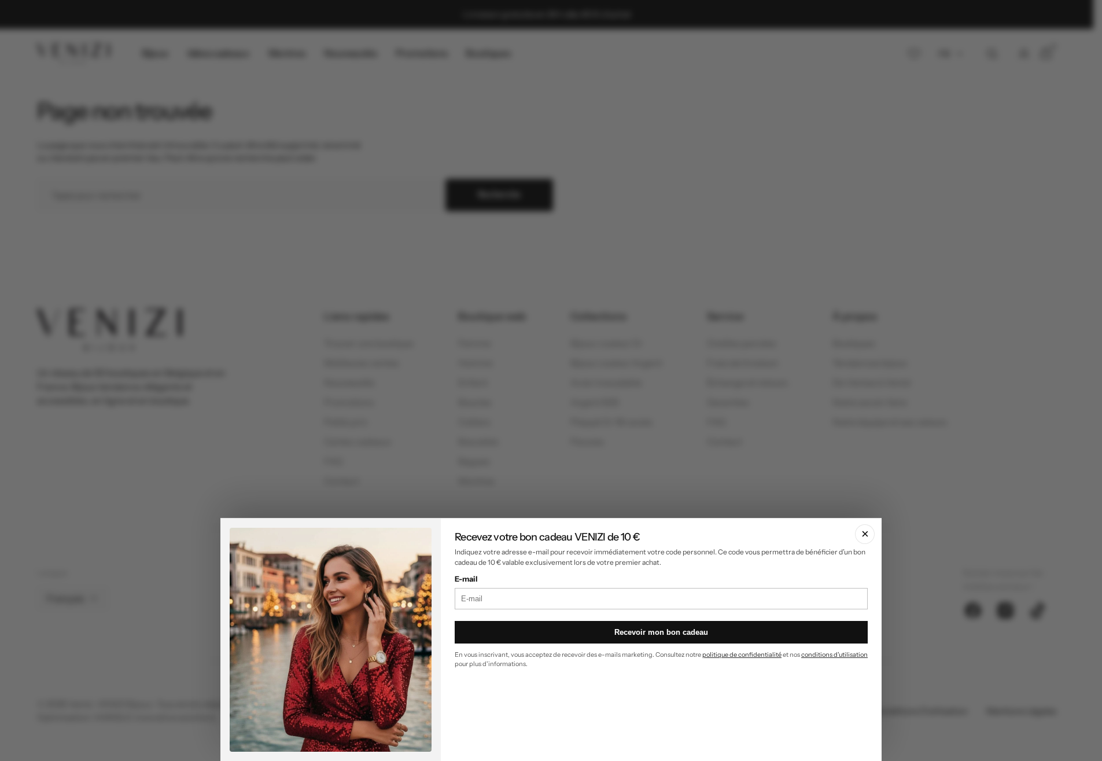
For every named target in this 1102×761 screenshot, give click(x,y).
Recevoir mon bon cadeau (661, 632)
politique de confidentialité (742, 654)
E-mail (466, 578)
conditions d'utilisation (834, 654)
